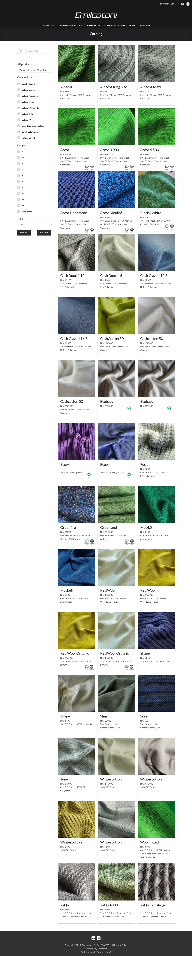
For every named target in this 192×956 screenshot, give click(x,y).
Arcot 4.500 (149, 149)
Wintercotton (111, 779)
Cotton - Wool (28, 120)
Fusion (145, 464)
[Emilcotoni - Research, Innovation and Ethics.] (96, 15)
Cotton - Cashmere (30, 96)
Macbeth (67, 590)
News (132, 25)
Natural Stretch (28, 138)
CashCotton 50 (112, 338)
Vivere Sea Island (114, 25)
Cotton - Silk (27, 114)
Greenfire (68, 527)
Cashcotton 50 (151, 338)
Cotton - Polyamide (30, 108)
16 (23, 199)
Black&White (150, 212)
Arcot (64, 149)
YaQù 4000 (109, 905)
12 (23, 187)
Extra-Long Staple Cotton (33, 126)
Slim (103, 716)
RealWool (108, 590)
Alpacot (66, 87)
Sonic (144, 716)
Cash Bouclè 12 (72, 275)
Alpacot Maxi (150, 87)
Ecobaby (106, 401)
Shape (145, 653)
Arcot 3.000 (109, 149)
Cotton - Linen (28, 102)
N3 (94, 952)
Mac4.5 (146, 527)
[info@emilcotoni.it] (182, 4)
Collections (93, 25)
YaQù (64, 905)
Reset (24, 232)
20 (23, 151)
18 (23, 205)
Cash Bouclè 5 (111, 275)
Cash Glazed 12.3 (153, 275)
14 (23, 193)
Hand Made (27, 211)
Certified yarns (28, 84)
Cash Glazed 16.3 (73, 338)
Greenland (108, 527)
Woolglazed (149, 842)
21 (23, 157)
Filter (44, 232)
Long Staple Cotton (30, 132)
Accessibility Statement (96, 948)
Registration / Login (167, 4)
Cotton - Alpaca (28, 90)
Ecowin (66, 464)
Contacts (144, 25)
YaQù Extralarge (153, 905)
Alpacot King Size (113, 87)
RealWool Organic (74, 653)
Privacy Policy (121, 945)
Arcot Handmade (73, 212)
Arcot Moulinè (111, 212)
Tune (64, 779)
